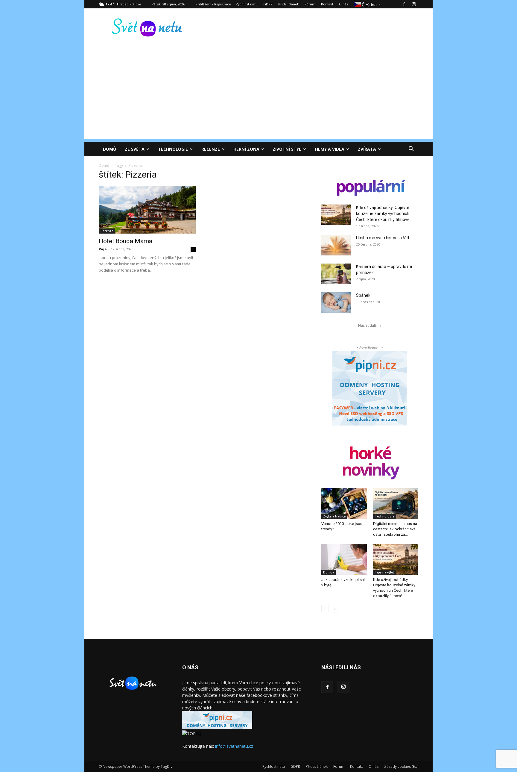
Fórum (310, 4)
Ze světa (135, 149)
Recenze (210, 149)
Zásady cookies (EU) (401, 766)
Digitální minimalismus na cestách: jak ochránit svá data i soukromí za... (395, 529)
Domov (328, 572)
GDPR (268, 4)
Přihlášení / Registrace (213, 4)
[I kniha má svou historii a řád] (336, 245)
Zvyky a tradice (334, 516)
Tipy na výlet (384, 572)
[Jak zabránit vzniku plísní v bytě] (344, 559)
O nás (343, 4)
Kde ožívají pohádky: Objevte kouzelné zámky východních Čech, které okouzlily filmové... (384, 213)
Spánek (363, 295)
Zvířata (367, 149)
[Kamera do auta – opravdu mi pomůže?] (336, 274)
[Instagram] (413, 4)
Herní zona (246, 149)
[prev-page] (325, 608)
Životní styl (287, 149)
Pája (103, 249)
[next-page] (334, 608)
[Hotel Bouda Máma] (147, 210)
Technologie (173, 149)
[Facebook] (403, 4)
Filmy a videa (329, 149)
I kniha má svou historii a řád (382, 237)
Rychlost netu (247, 4)
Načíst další (368, 325)
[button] (411, 149)
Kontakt (327, 4)
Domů (109, 149)
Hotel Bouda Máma (125, 241)
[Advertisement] (258, 97)
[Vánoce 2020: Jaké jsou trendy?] (344, 503)
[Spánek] (336, 302)
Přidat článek (288, 4)
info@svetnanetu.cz (234, 746)
